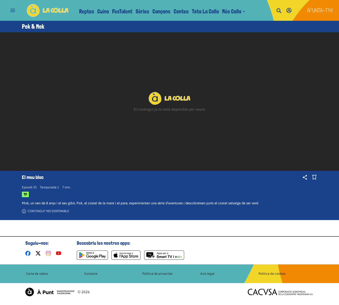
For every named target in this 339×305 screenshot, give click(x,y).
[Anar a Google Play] (92, 255)
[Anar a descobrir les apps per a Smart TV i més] (164, 255)
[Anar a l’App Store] (126, 255)
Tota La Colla (205, 11)
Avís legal (207, 273)
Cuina (103, 11)
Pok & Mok (33, 26)
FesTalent (122, 11)
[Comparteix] (305, 177)
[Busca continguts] (279, 11)
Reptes (86, 11)
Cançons (161, 11)
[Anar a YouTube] (59, 253)
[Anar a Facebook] (28, 253)
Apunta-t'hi (320, 10)
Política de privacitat (157, 273)
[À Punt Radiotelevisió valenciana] (49, 292)
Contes (181, 11)
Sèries (142, 11)
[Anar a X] (39, 253)
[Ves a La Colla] (47, 10)
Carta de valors (37, 273)
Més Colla (231, 11)
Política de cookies (272, 273)
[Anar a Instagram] (49, 253)
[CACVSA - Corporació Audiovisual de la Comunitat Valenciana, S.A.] (280, 292)
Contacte (91, 273)
